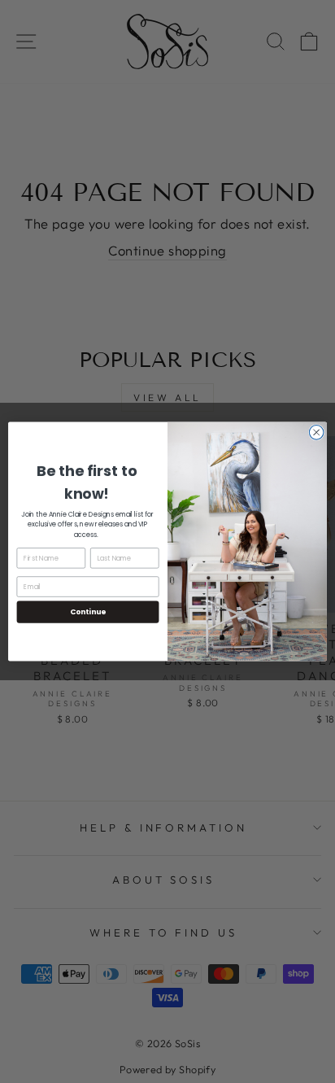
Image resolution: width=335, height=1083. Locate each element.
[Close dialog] (316, 433)
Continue (88, 612)
